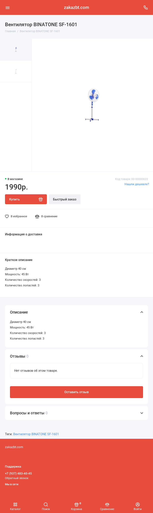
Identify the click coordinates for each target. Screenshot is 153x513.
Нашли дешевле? (137, 184)
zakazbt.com (76, 7)
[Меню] (7, 7)
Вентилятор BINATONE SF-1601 (36, 434)
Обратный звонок (16, 478)
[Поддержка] (145, 7)
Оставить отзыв (76, 392)
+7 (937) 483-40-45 (18, 473)
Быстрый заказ (64, 199)
